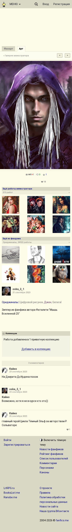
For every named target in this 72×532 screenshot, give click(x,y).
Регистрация (61, 4)
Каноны (44, 472)
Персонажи (47, 467)
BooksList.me (12, 492)
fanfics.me (62, 520)
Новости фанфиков (52, 449)
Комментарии (48, 463)
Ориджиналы (10, 302)
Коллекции (11, 333)
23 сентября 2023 (18, 371)
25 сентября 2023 (18, 416)
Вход (46, 4)
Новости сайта (49, 506)
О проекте (46, 488)
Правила (45, 492)
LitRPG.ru (9, 488)
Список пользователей (54, 458)
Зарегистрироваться (17, 444)
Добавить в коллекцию (36, 349)
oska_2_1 (18, 289)
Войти (7, 440)
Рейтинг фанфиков (51, 453)
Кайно (13, 368)
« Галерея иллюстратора (16, 55)
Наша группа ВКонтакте (54, 511)
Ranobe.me (10, 497)
